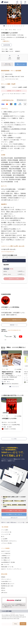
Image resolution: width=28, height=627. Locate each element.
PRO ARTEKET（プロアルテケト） (9, 541)
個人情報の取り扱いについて (7, 583)
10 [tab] (23, 25)
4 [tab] (10, 25)
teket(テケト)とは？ (5, 551)
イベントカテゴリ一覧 (6, 532)
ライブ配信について (5, 560)
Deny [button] (15, 623)
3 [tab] (8, 25)
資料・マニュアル (5, 564)
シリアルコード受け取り (6, 543)
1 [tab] (4, 25)
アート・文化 (4, 29)
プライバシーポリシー (6, 579)
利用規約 (3, 577)
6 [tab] (14, 25)
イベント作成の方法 (5, 553)
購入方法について (22, 100)
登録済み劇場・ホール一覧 (7, 566)
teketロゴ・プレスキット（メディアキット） (11, 569)
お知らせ (3, 590)
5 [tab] (12, 25)
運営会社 (3, 588)
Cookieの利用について (6, 581)
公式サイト (8, 337)
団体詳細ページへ (14, 324)
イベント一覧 (21, 522)
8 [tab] (19, 25)
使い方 (2, 536)
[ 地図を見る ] (6, 41)
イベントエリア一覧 (5, 534)
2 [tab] (6, 25)
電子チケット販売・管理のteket (8, 522)
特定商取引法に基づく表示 (7, 585)
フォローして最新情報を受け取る (14, 319)
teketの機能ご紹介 (5, 557)
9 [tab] (21, 25)
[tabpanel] (14, 14)
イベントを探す (4, 529)
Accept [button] (23, 623)
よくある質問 (4, 538)
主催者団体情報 (6, 45)
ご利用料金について (5, 555)
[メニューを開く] (25, 2)
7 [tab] (17, 25)
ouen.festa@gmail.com (7, 251)
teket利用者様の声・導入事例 (8, 562)
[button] (10, 386)
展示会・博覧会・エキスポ (15, 29)
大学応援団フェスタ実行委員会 (10, 307)
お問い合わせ (4, 592)
